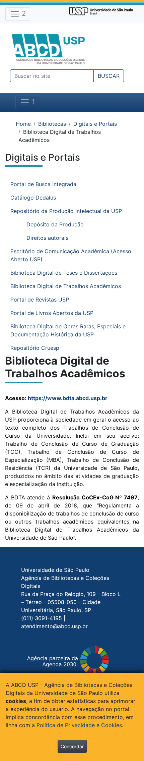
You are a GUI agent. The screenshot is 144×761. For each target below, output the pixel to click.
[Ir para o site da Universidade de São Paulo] (101, 10)
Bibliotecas (52, 123)
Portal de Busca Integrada (43, 184)
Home (23, 123)
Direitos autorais (47, 237)
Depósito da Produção (55, 224)
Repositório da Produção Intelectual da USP (66, 211)
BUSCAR (109, 75)
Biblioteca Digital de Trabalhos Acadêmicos (65, 286)
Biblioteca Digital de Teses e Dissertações (63, 272)
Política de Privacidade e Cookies (79, 725)
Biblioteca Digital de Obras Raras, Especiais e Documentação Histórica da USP (68, 330)
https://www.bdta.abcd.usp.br (67, 398)
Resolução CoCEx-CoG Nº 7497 (95, 497)
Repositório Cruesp (34, 347)
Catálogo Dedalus (33, 197)
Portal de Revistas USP (39, 299)
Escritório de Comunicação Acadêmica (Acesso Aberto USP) (70, 255)
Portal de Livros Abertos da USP (51, 313)
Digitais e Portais (95, 123)
